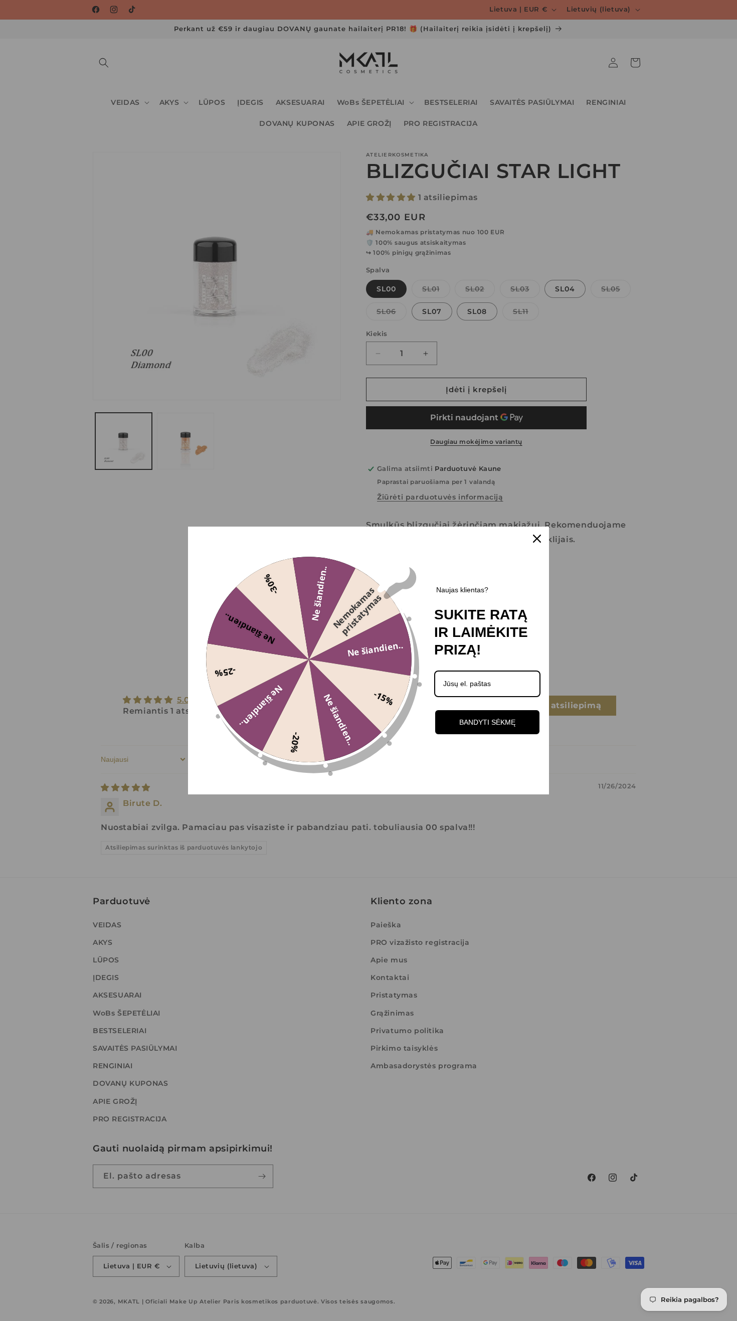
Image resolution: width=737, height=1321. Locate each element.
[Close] (537, 539)
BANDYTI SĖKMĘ (487, 722)
